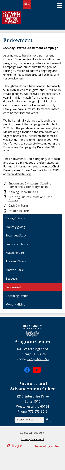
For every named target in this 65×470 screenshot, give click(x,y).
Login (14, 446)
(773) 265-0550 (38, 359)
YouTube (37, 377)
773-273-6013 (38, 411)
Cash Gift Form (18, 205)
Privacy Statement (32, 439)
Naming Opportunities (23, 192)
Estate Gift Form (18, 210)
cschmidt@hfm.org (19, 174)
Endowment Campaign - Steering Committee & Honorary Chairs (29, 185)
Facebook (29, 376)
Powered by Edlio (47, 446)
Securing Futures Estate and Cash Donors (30, 198)
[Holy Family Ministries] (11, 17)
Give (27, 4)
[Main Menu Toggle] (59, 6)
